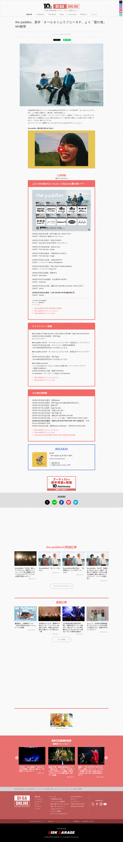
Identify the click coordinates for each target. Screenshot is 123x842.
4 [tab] (63, 782)
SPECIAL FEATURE (77, 806)
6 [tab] (69, 782)
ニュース (94, 14)
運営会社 (51, 821)
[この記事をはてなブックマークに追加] (75, 503)
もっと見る (61, 639)
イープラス (37, 304)
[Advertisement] (61, 524)
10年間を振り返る (56, 799)
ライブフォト (75, 801)
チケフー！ (74, 799)
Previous (17, 758)
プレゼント (83, 14)
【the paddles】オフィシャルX (44, 313)
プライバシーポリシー (64, 821)
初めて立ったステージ (58, 806)
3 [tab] (60, 782)
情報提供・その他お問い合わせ (84, 821)
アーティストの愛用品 (58, 801)
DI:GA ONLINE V (76, 796)
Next (106, 758)
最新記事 (29, 14)
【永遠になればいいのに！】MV (61, 465)
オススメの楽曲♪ (56, 811)
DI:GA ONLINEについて (37, 821)
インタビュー (40, 14)
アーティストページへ (61, 586)
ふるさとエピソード (57, 808)
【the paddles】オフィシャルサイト (46, 310)
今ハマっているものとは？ (59, 813)
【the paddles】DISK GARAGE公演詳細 (48, 308)
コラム (61, 14)
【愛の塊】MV (55, 463)
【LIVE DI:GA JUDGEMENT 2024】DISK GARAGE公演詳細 (54, 435)
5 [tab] (66, 782)
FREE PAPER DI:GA (77, 804)
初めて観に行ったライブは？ (60, 804)
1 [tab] (54, 782)
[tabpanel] (32, 762)
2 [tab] (57, 782)
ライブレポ (52, 14)
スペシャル (72, 14)
